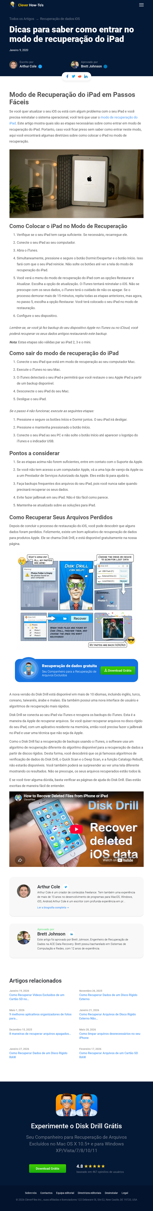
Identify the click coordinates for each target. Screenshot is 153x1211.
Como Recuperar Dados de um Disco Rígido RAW (38, 1055)
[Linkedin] (105, 66)
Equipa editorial (65, 1192)
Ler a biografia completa (52, 907)
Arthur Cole (28, 66)
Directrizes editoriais (89, 1192)
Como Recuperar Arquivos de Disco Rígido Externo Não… (107, 1016)
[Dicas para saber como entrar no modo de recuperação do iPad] (67, 76)
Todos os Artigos (21, 19)
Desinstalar (111, 1192)
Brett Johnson (91, 66)
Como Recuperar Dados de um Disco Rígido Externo (108, 997)
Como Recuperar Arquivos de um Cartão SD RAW (108, 1055)
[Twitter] (40, 66)
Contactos (46, 1192)
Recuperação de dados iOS (60, 19)
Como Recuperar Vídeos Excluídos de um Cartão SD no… (36, 997)
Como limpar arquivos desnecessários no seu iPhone (109, 1036)
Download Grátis (119, 670)
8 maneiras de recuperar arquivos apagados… (40, 1033)
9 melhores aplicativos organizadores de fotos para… (40, 1016)
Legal (125, 1192)
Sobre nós (31, 1192)
